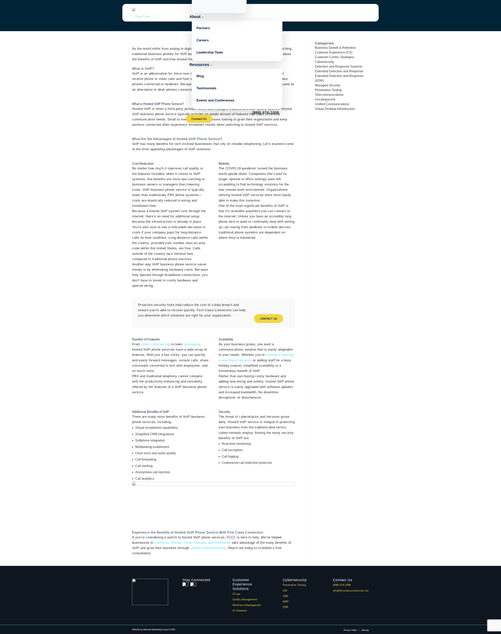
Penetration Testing (328, 90)
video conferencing (155, 344)
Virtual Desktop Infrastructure (335, 108)
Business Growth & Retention (335, 47)
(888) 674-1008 (265, 112)
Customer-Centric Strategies (334, 57)
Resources (199, 64)
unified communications (208, 548)
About (195, 16)
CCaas (236, 593)
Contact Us (199, 118)
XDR (285, 596)
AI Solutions (239, 610)
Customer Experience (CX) (333, 52)
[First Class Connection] (146, 12)
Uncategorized (325, 99)
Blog (200, 76)
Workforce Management (246, 605)
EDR (285, 607)
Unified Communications (332, 104)
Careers (202, 40)
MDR (286, 601)
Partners (203, 28)
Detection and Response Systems (338, 66)
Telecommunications (329, 94)
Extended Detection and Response (339, 71)
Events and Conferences (215, 100)
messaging (191, 344)
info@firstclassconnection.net (351, 590)
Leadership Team (209, 52)
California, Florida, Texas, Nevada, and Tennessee (192, 542)
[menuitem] (350, 630)
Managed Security (327, 85)
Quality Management (244, 599)
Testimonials (206, 88)
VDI (285, 590)
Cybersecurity (324, 61)
